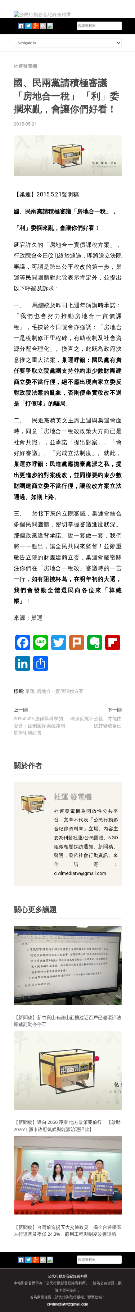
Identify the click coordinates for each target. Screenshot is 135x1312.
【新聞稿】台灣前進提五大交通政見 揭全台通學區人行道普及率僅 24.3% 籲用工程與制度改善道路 (67, 1231)
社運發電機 (25, 66)
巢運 (30, 691)
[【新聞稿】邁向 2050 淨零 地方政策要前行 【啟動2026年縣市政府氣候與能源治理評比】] (68, 1070)
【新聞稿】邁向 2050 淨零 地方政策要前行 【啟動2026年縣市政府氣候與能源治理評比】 (67, 1125)
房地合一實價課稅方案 (60, 691)
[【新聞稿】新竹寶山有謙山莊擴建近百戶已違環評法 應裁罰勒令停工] (68, 965)
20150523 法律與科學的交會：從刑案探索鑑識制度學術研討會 (39, 725)
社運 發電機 (73, 797)
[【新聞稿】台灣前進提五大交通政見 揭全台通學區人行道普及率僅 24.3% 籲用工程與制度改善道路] (68, 1174)
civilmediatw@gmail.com (67, 1304)
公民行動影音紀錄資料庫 (67, 1276)
